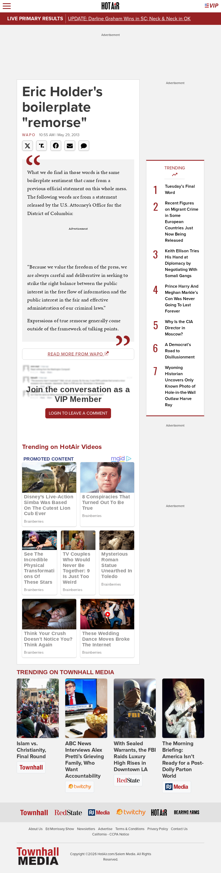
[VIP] (211, 6)
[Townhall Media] (37, 856)
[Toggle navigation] (7, 6)
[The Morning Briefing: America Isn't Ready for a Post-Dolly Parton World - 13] (183, 708)
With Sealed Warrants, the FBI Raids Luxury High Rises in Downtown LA (135, 756)
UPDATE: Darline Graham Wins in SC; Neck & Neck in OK (129, 19)
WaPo (30, 135)
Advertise (105, 829)
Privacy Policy (157, 829)
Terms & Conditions (129, 829)
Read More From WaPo (76, 354)
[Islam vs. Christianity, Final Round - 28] (38, 708)
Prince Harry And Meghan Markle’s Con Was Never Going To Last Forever (181, 299)
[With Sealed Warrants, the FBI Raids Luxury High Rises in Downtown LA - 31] (135, 708)
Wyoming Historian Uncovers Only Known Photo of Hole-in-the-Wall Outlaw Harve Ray (180, 386)
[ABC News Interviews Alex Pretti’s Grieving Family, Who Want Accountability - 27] (86, 708)
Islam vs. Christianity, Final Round (31, 750)
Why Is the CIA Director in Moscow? (179, 328)
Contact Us (179, 829)
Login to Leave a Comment (78, 413)
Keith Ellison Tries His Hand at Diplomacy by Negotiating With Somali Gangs (182, 263)
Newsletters (86, 829)
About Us (36, 829)
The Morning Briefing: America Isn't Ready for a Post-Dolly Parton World (182, 759)
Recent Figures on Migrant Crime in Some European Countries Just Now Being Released (181, 221)
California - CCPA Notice (110, 834)
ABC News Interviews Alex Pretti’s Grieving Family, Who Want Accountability (84, 759)
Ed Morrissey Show (60, 829)
